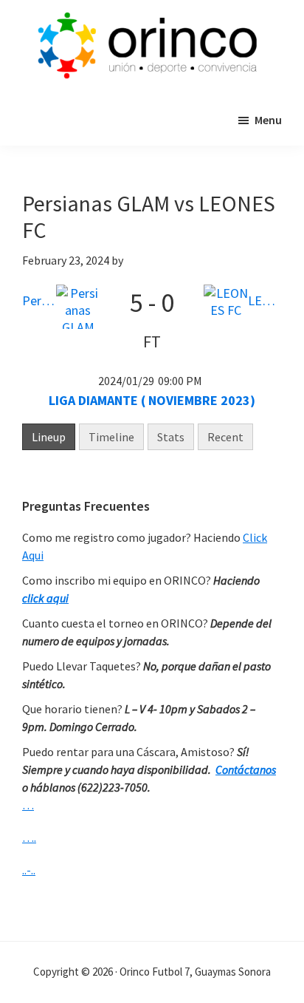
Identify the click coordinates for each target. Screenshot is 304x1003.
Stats (170, 436)
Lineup (49, 436)
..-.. (28, 870)
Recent (225, 436)
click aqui (45, 598)
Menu (268, 119)
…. (29, 837)
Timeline (111, 436)
